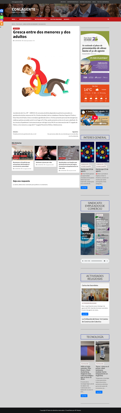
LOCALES (84, 225)
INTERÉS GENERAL (86, 166)
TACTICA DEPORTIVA (103, 2)
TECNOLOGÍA (84, 363)
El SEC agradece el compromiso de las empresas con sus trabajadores (102, 223)
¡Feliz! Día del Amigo (101, 244)
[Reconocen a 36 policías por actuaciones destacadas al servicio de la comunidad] (23, 153)
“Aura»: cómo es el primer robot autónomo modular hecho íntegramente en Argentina (102, 371)
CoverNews (69, 410)
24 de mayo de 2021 (28, 40)
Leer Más (84, 187)
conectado (28, 184)
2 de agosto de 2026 (49, 164)
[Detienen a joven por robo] (45, 153)
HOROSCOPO (85, 164)
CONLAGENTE (23, 9)
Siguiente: (62, 134)
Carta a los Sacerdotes (90, 285)
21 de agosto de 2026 (26, 168)
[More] (1, 24)
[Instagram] (1, 20)
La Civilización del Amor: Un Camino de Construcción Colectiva (95, 320)
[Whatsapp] (1, 17)
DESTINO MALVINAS (85, 2)
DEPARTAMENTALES (72, 2)
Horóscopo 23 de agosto (102, 170)
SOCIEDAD (16, 158)
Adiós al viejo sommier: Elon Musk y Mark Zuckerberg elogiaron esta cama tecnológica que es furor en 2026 (87, 373)
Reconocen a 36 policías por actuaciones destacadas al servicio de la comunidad (21, 164)
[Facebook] (1, 10)
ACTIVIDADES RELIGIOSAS (89, 303)
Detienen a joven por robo (44, 162)
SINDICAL (85, 227)
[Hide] (0, 27)
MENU (94, 2)
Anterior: (24, 133)
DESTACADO (16, 156)
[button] (108, 19)
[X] (1, 14)
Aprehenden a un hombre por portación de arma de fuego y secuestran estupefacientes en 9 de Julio (68, 165)
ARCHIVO (63, 2)
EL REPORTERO (18, 40)
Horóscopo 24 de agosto (87, 170)
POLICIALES (16, 28)
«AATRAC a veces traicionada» (87, 236)
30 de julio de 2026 (72, 170)
